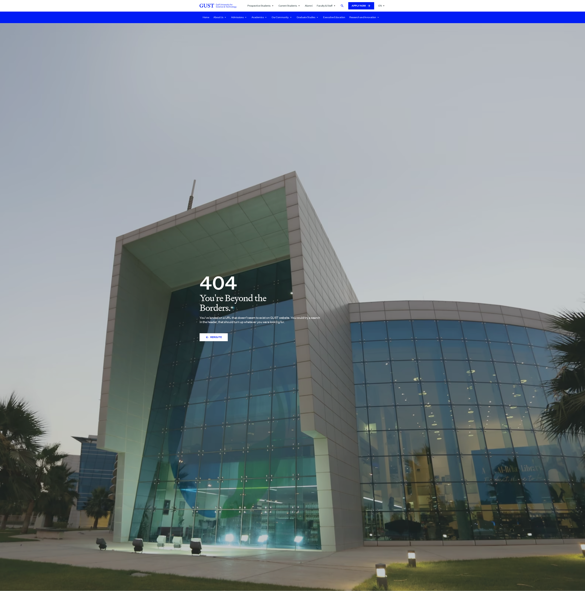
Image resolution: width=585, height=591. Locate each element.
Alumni (308, 5)
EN (380, 5)
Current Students (287, 5)
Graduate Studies (306, 17)
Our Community (280, 17)
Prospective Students (258, 5)
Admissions (237, 17)
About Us (218, 17)
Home (206, 17)
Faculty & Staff (324, 5)
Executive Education (334, 17)
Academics (258, 17)
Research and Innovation (362, 17)
